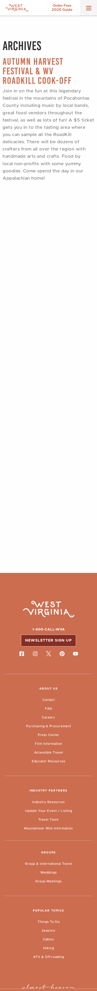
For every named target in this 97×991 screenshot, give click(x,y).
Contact (48, 699)
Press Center (48, 735)
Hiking (48, 948)
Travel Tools (48, 819)
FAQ (48, 708)
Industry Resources (48, 802)
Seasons (48, 930)
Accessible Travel (48, 752)
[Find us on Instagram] (35, 653)
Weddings (48, 872)
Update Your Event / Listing (48, 810)
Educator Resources (48, 761)
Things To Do (49, 921)
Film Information (48, 743)
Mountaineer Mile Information (48, 828)
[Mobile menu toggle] (88, 10)
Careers (48, 717)
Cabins (48, 939)
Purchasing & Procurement (48, 726)
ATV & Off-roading (48, 956)
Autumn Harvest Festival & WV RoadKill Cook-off (37, 71)
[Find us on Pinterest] (62, 653)
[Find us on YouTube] (75, 653)
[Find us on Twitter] (48, 653)
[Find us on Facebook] (21, 653)
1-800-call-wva (48, 629)
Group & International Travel (48, 863)
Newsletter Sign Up (48, 640)
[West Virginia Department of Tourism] (17, 8)
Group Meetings (48, 881)
